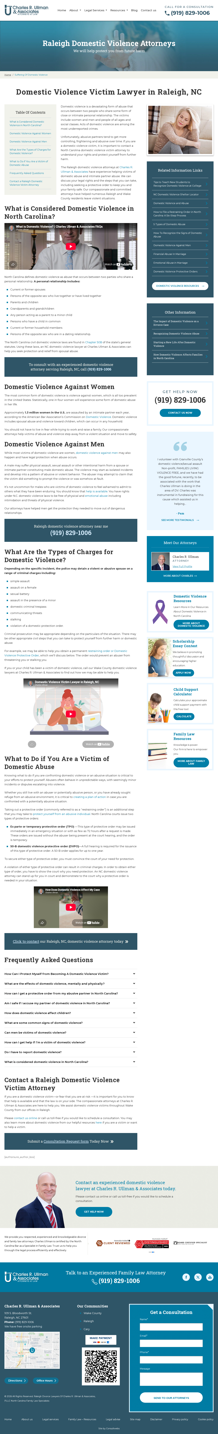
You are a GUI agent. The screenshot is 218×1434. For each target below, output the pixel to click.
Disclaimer (156, 1419)
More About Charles (178, 576)
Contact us (148, 10)
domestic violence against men (97, 453)
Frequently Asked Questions (27, 173)
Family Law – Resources (82, 1419)
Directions (15, 1380)
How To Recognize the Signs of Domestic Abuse (177, 235)
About (74, 10)
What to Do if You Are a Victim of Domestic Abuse (29, 163)
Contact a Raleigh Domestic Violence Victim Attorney (26, 183)
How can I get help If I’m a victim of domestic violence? (44, 1042)
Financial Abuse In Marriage (169, 254)
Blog (134, 10)
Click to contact (26, 941)
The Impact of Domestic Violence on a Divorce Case (176, 323)
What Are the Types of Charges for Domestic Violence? (30, 151)
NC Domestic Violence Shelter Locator (176, 194)
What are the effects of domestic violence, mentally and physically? (54, 983)
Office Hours (45, 1380)
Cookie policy (206, 1419)
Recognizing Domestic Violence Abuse (176, 333)
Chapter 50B (93, 342)
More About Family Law (191, 762)
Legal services (50, 1419)
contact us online (25, 1118)
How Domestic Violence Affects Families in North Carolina (177, 356)
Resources (118, 10)
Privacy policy (180, 1419)
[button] (149, 1252)
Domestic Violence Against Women (30, 133)
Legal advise (113, 1419)
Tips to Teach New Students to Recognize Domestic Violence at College (177, 184)
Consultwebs (113, 1428)
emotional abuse (96, 496)
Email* (143, 1336)
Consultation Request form (66, 1141)
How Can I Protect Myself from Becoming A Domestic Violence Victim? (56, 974)
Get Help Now (94, 1211)
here (99, 1122)
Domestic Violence (98, 417)
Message (145, 1369)
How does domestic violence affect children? (37, 1013)
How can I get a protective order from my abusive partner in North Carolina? (61, 993)
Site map (135, 1419)
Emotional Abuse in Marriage (170, 262)
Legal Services (94, 10)
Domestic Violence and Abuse (171, 203)
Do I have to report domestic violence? (33, 1052)
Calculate (183, 716)
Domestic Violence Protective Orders (175, 271)
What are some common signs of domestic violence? (43, 1023)
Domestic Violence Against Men (28, 141)
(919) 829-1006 (190, 13)
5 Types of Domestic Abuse (169, 224)
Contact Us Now (180, 412)
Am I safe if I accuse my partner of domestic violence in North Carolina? (57, 1003)
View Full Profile (182, 566)
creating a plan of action (89, 797)
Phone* (144, 1352)
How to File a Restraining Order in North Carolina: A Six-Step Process (177, 214)
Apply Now (183, 672)
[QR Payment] (101, 1336)
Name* (144, 1319)
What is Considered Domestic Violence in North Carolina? (27, 123)
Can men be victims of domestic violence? (35, 1032)
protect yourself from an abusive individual (61, 814)
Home (62, 10)
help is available (97, 491)
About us (27, 1419)
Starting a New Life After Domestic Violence (174, 344)
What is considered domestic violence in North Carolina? (46, 1062)
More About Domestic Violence (191, 624)
